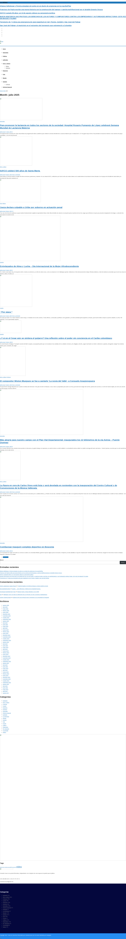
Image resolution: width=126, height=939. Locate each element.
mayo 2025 (5, 626)
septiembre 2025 (7, 619)
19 (12, 211)
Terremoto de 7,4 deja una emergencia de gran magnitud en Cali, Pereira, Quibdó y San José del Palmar (40, 22)
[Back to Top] (0, 938)
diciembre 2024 (6, 635)
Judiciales (5, 60)
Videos (7, 66)
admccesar (2, 132)
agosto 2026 (6, 605)
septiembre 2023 (7, 661)
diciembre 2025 (6, 614)
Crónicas (8, 84)
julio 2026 (5, 607)
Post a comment (16, 174)
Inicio (4, 49)
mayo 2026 (5, 608)
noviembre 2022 (7, 679)
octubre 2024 (6, 638)
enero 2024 (5, 654)
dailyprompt (2, 867)
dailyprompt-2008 (8, 867)
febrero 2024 (6, 652)
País (4, 74)
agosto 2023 (6, 663)
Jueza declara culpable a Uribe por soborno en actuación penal (31, 207)
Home (1, 91)
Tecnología (5, 730)
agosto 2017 (6, 693)
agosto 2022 (6, 684)
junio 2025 (5, 624)
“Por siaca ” (6, 312)
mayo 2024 (5, 647)
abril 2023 (5, 670)
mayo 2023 (5, 668)
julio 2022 (5, 686)
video (19, 866)
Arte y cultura (6, 63)
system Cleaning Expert (5, 597)
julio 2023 (5, 665)
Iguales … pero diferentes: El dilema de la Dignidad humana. (26, 589)
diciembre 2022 (6, 677)
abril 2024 (5, 649)
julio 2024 (5, 644)
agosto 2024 (6, 642)
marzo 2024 (6, 651)
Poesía (4, 723)
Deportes (5, 70)
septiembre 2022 (7, 682)
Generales (5, 52)
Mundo (4, 78)
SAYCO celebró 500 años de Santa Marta (20, 171)
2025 (4, 91)
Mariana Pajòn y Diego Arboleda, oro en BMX (28, 591)
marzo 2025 (6, 630)
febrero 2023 (6, 673)
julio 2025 (5, 623)
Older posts (5, 557)
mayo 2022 (5, 689)
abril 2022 (5, 691)
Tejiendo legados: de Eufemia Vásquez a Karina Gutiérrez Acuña (33, 586)
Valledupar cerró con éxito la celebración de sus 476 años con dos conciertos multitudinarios (25, 594)
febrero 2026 (6, 610)
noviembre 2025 (7, 615)
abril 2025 (5, 628)
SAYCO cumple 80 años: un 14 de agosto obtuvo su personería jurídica (27, 13)
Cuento (1, 308)
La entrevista (6, 716)
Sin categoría (6, 729)
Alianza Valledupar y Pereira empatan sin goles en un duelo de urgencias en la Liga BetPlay (35, 6)
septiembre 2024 (7, 640)
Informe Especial (7, 87)
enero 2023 (5, 675)
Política (5, 56)
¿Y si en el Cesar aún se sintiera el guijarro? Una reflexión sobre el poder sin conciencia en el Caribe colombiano (56, 338)
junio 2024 (5, 645)
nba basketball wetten (5, 589)
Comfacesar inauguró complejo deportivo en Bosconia (27, 547)
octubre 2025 (6, 617)
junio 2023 (5, 666)
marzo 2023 (6, 672)
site (1, 594)
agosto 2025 (6, 621)
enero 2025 (5, 633)
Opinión (5, 81)
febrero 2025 (6, 631)
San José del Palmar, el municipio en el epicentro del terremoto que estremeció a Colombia (35, 25)
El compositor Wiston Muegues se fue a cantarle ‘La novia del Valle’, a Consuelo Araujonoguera (47, 381)
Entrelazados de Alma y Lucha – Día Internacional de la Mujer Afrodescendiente (39, 266)
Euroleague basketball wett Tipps (8, 591)
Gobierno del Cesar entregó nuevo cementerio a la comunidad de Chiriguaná (31, 597)
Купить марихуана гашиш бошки (8, 586)
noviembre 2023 (7, 658)
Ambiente (5, 700)
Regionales (5, 727)
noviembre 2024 (7, 637)
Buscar (2, 560)
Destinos (8, 68)
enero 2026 (5, 612)
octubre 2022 (6, 680)
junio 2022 (5, 687)
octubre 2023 (6, 659)
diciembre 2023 (6, 656)
